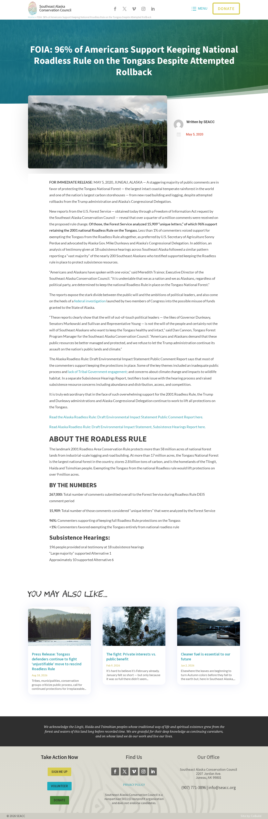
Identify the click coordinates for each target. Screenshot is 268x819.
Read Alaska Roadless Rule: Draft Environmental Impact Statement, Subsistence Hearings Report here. (127, 427)
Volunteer (59, 786)
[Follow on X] (125, 9)
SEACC (209, 122)
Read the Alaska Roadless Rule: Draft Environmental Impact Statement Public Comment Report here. (126, 417)
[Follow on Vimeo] (134, 9)
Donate (226, 8)
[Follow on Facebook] (115, 9)
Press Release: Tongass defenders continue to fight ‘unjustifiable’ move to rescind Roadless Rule (56, 661)
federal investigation (90, 301)
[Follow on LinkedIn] (153, 9)
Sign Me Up (59, 772)
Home (31, 17)
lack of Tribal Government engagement (97, 371)
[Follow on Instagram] (143, 9)
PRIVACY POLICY (134, 785)
